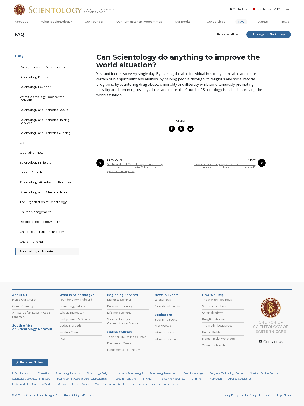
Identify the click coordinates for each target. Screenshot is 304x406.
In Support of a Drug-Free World (31, 384)
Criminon (197, 378)
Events (262, 21)
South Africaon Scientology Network (32, 327)
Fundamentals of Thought (124, 350)
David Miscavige (193, 373)
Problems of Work (119, 343)
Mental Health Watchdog (218, 339)
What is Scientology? (56, 21)
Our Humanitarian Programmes (139, 21)
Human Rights (211, 332)
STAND (147, 378)
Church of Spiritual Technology (42, 231)
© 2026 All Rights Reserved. (53, 395)
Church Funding (31, 241)
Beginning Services (122, 295)
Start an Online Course (264, 373)
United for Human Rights (73, 384)
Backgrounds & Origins (75, 319)
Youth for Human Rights (110, 384)
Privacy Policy (230, 395)
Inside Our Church (24, 300)
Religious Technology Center (40, 221)
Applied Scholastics (239, 378)
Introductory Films (166, 339)
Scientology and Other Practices (43, 192)
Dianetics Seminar (119, 300)
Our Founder (94, 21)
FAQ (241, 21)
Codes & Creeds (70, 325)
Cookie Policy (249, 395)
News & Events (167, 295)
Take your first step (268, 34)
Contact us (240, 9)
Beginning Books (166, 319)
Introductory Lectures (169, 332)
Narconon (216, 378)
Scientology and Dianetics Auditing (45, 133)
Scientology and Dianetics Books (44, 110)
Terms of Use (267, 395)
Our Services (216, 21)
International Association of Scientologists (82, 378)
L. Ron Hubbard (21, 373)
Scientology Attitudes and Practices (45, 182)
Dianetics (43, 373)
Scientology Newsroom (163, 373)
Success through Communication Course (122, 321)
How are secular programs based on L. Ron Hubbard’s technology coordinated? (224, 165)
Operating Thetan (32, 152)
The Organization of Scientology (43, 202)
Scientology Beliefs (34, 77)
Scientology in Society (36, 251)
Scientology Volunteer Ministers (31, 378)
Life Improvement (119, 313)
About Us (21, 21)
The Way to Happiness (217, 300)
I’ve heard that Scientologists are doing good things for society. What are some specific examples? (135, 167)
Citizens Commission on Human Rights (155, 384)
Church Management (35, 212)
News (285, 21)
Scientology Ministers (35, 162)
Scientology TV (266, 9)
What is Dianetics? (72, 313)
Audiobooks (163, 326)
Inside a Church (31, 172)
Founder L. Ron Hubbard (76, 300)
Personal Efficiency (119, 306)
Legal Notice (284, 395)
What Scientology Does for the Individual (42, 98)
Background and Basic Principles (43, 67)
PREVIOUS (114, 160)
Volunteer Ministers (215, 345)
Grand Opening (22, 306)
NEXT (251, 160)
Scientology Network (68, 373)
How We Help (213, 295)
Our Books (183, 21)
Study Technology (214, 306)
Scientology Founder (35, 87)
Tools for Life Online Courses (126, 337)
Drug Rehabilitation (214, 319)
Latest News (163, 300)
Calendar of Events (167, 306)
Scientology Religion (99, 373)
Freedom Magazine (124, 378)
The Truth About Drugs (217, 325)
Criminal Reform (212, 313)
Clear (24, 142)
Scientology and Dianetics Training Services (45, 121)
